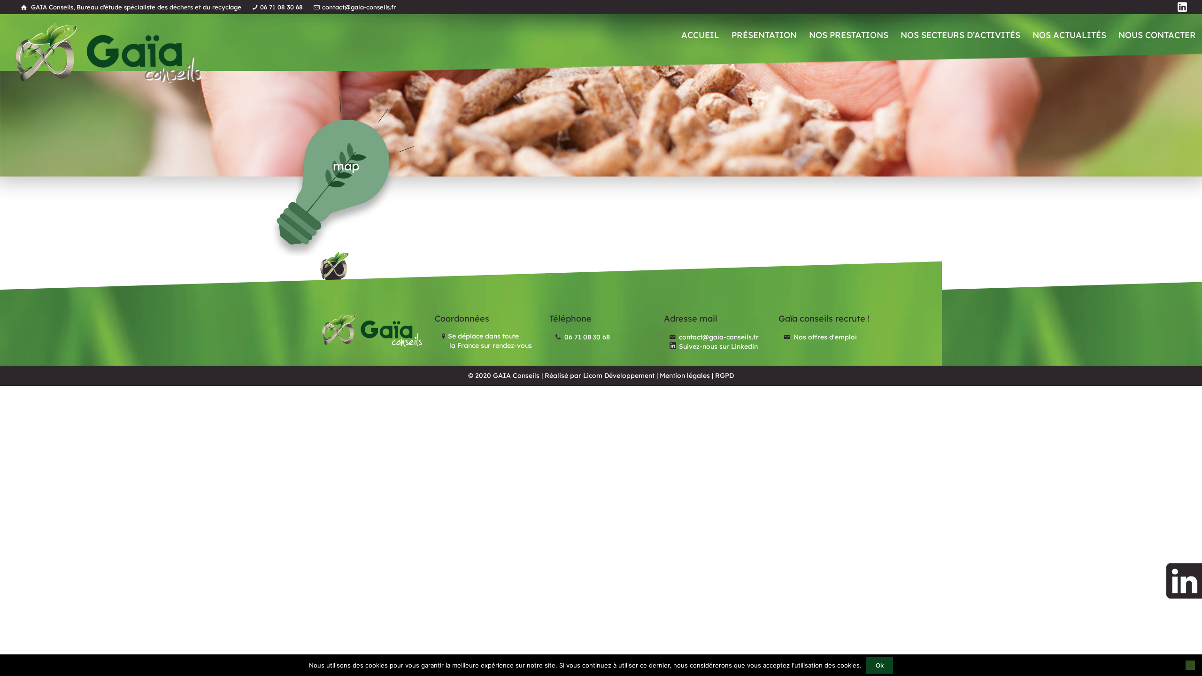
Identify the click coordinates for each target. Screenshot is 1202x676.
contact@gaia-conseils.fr (359, 7)
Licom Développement (619, 375)
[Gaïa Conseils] (107, 52)
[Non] (1190, 665)
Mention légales (685, 375)
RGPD (724, 375)
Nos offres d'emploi (824, 337)
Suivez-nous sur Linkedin (717, 346)
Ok (880, 665)
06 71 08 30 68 (281, 7)
